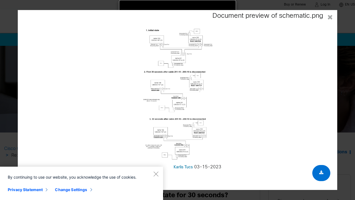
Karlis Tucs (183, 167)
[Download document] (321, 173)
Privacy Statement (25, 189)
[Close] (156, 174)
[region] (81, 183)
